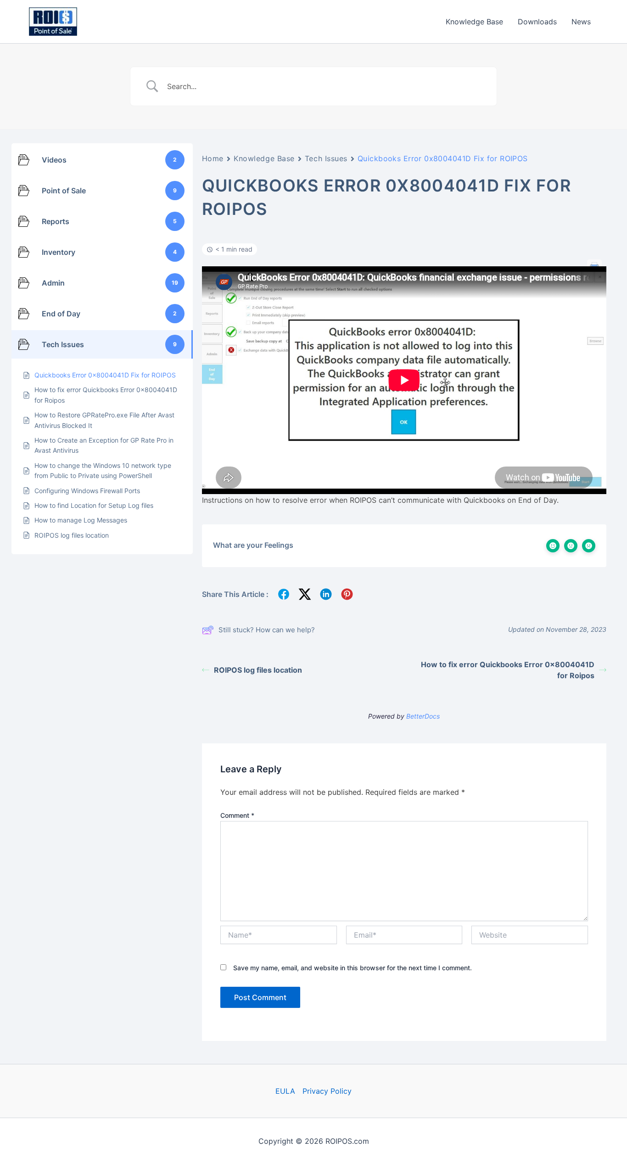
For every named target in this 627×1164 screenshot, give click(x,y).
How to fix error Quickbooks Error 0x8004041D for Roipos (507, 670)
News (581, 21)
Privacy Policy (327, 1091)
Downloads (537, 21)
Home (213, 158)
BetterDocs (423, 716)
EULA (285, 1091)
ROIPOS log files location (258, 670)
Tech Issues (326, 158)
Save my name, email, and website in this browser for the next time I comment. (352, 968)
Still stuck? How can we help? (266, 629)
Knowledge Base (474, 21)
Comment (237, 815)
